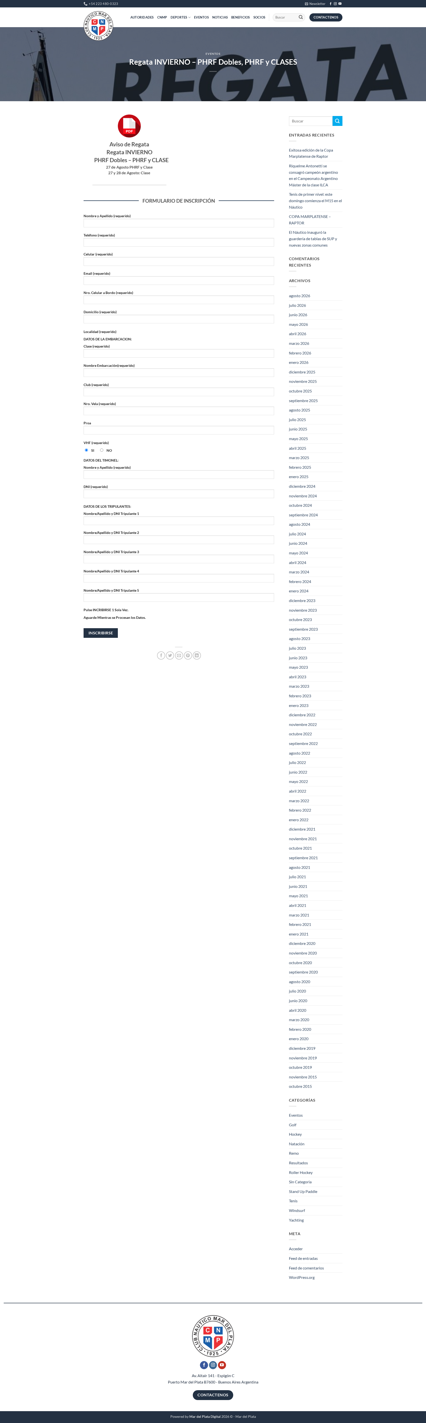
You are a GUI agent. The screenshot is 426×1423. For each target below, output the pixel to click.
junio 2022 (298, 772)
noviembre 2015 (303, 1076)
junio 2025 (298, 429)
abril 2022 (297, 791)
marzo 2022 (299, 800)
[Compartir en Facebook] (161, 655)
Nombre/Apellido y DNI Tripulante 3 (111, 552)
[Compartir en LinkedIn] (197, 655)
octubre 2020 (300, 962)
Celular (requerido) (98, 254)
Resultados (298, 1162)
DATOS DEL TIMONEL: (101, 460)
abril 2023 (297, 676)
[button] (315, 3)
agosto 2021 (299, 867)
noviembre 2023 (303, 610)
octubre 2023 (300, 619)
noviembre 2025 (303, 381)
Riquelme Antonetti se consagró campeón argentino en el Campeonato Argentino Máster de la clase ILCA (313, 175)
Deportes (179, 17)
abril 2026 (297, 333)
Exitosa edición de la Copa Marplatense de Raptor (311, 153)
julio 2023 (297, 648)
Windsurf (297, 1210)
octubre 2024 (300, 505)
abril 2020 (297, 1010)
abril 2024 (297, 562)
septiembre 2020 (303, 972)
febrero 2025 (300, 467)
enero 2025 (298, 476)
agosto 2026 (299, 295)
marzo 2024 (299, 571)
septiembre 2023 (303, 629)
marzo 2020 (299, 1019)
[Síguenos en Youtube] (339, 4)
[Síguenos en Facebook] (330, 4)
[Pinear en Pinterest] (188, 655)
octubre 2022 (300, 733)
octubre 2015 (300, 1086)
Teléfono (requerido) (99, 235)
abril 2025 (297, 448)
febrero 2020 (300, 1029)
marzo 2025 (299, 457)
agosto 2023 (299, 638)
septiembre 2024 (303, 514)
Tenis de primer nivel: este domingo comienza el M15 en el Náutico (315, 200)
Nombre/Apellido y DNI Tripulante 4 (111, 571)
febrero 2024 (300, 581)
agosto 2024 (299, 524)
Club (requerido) (96, 385)
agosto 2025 (299, 410)
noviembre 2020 (303, 953)
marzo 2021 (299, 915)
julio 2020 (297, 991)
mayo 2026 (298, 324)
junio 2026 (298, 314)
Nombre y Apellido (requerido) (107, 216)
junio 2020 (298, 1000)
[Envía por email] (179, 655)
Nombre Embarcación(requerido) (109, 365)
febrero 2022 (300, 810)
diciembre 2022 (302, 714)
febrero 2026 (300, 353)
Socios (259, 17)
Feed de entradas (303, 1258)
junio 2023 (298, 657)
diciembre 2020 (302, 943)
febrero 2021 (300, 924)
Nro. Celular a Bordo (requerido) (108, 293)
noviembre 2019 (303, 1057)
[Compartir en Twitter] (170, 655)
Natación (296, 1143)
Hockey (295, 1134)
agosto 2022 (299, 753)
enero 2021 (298, 934)
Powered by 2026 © (201, 1416)
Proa (87, 423)
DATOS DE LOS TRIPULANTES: (107, 506)
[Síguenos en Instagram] (335, 4)
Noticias (220, 17)
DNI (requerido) (96, 487)
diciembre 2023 (302, 600)
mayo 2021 (298, 895)
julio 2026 (297, 305)
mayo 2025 (298, 438)
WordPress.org (302, 1277)
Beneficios (240, 17)
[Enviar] (301, 17)
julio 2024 (297, 533)
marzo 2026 (299, 343)
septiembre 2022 (303, 743)
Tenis (293, 1200)
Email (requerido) (97, 273)
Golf (292, 1124)
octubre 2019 (300, 1067)
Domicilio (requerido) (100, 312)
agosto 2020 (299, 981)
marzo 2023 (299, 686)
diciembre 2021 (302, 829)
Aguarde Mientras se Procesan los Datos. (115, 617)
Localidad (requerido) (100, 332)
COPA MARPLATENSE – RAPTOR (310, 219)
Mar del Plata (245, 1416)
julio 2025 (297, 419)
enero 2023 (298, 705)
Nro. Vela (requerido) (100, 404)
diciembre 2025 (302, 372)
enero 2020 (298, 1038)
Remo (294, 1153)
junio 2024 (298, 543)
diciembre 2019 (302, 1048)
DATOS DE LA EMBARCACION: (108, 339)
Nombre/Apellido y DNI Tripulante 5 (111, 590)
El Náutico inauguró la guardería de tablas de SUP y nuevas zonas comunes (313, 238)
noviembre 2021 (303, 838)
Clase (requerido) (97, 346)
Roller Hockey (301, 1172)
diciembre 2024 (302, 486)
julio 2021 (297, 876)
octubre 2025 (300, 391)
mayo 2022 (298, 781)
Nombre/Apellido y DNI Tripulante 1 (111, 513)
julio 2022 (297, 762)
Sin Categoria (300, 1181)
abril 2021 (297, 905)
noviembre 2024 (303, 495)
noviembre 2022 (303, 724)
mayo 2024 (298, 552)
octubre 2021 (300, 848)
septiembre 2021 (303, 857)
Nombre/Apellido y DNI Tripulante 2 (111, 532)
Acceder (296, 1248)
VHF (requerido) (96, 443)
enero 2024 (298, 590)
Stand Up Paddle (303, 1191)
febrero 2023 (300, 695)
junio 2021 (298, 886)
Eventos (201, 17)
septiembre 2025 (303, 400)
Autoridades (142, 17)
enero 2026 (298, 362)
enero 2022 (298, 819)
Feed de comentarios (306, 1268)
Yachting (296, 1220)
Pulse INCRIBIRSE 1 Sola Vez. (106, 610)
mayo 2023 (298, 667)
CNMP (162, 17)
